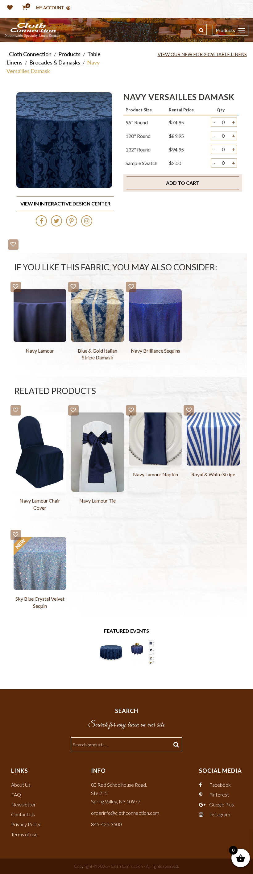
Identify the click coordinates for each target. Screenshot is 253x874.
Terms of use (24, 834)
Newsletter (23, 804)
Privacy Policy (25, 824)
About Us (21, 785)
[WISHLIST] (9, 8)
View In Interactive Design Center (65, 203)
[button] (13, 244)
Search (177, 744)
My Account (50, 7)
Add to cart (182, 183)
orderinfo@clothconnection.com (125, 813)
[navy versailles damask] (111, 651)
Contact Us (23, 814)
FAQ (16, 794)
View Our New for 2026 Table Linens (202, 54)
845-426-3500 (106, 824)
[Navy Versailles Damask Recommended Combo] (142, 651)
